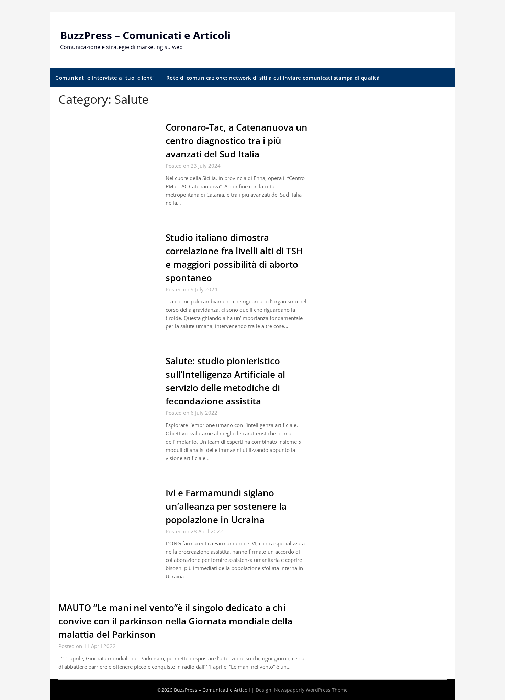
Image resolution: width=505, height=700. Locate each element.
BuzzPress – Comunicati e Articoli (145, 35)
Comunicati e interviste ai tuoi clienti (104, 77)
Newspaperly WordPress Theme (311, 690)
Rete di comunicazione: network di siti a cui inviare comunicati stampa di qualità (273, 77)
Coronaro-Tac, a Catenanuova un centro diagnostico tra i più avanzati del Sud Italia (236, 140)
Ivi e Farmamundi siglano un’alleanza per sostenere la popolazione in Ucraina (226, 506)
